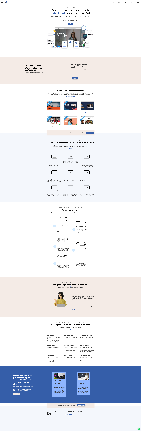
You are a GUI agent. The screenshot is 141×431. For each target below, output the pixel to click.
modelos (51, 179)
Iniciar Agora (75, 78)
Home (113, 2)
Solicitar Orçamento (90, 132)
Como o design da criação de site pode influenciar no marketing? (58, 382)
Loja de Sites (119, 2)
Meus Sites (125, 2)
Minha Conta (132, 2)
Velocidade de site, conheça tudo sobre (82, 382)
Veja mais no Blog (16, 393)
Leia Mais (55, 394)
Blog (138, 2)
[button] (139, 429)
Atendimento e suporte (81, 405)
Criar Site (70, 23)
